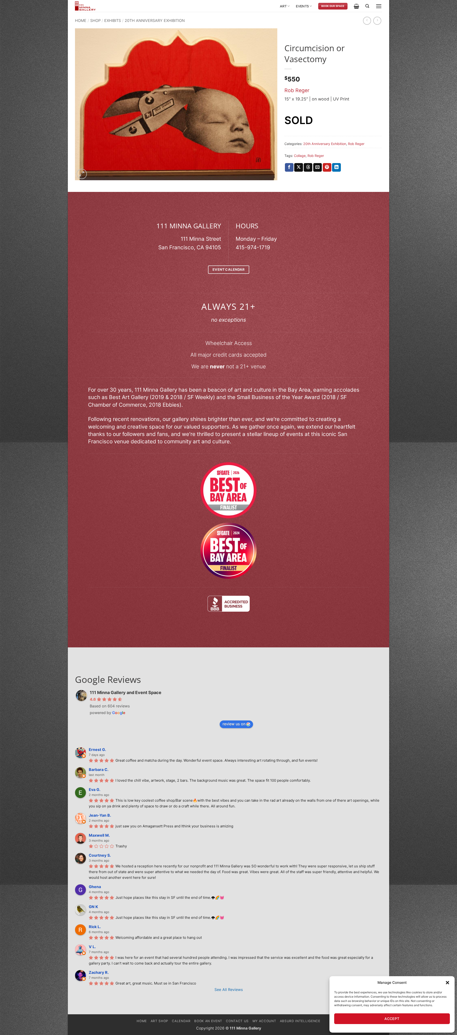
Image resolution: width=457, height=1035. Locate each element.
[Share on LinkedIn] (336, 167)
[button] (447, 982)
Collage (300, 156)
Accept (392, 1018)
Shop (95, 20)
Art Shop (159, 1021)
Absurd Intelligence (300, 1021)
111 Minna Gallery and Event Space (125, 692)
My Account (264, 1021)
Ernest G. (97, 749)
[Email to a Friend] (317, 167)
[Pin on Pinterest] (327, 167)
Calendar (181, 1021)
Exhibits (112, 20)
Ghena (95, 886)
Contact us (237, 1021)
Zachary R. (99, 972)
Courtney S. (100, 855)
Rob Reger (296, 90)
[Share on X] (298, 167)
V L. (92, 946)
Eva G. (94, 789)
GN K (93, 906)
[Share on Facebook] (289, 167)
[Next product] (367, 21)
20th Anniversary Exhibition (155, 20)
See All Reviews (228, 989)
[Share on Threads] (308, 167)
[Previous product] (377, 21)
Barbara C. (99, 769)
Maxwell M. (99, 835)
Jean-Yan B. (100, 815)
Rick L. (95, 926)
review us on (234, 723)
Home (80, 20)
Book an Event (208, 1021)
